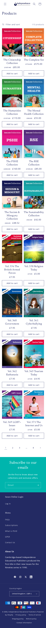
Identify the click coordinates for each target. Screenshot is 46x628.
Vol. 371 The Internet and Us (34, 424)
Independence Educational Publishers (22, 612)
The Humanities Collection (12, 112)
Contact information (24, 623)
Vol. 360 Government (12, 322)
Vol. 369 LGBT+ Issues (12, 424)
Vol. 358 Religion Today (33, 268)
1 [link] (5, 447)
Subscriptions (11, 525)
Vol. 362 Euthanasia (12, 373)
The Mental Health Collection (34, 112)
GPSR (7, 537)
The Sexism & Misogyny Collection (12, 215)
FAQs (7, 519)
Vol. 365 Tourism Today (34, 373)
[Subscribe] (38, 485)
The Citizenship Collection (12, 61)
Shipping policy (18, 619)
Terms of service (35, 615)
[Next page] (40, 448)
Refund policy (31, 619)
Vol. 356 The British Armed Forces (12, 269)
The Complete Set (34, 60)
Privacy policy (21, 615)
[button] (5, 4)
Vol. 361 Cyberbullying (34, 322)
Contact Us (10, 542)
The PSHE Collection (12, 163)
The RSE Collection (34, 163)
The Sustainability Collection (34, 214)
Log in (8, 503)
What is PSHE (11, 531)
